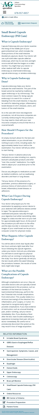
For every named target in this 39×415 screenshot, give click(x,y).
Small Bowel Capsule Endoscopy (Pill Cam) (21, 387)
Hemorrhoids (12, 368)
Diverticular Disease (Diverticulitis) (21, 359)
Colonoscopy (12, 376)
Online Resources (14, 394)
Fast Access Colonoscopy (9, 23)
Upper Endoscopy (14, 372)
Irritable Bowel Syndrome (17, 338)
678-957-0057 (22, 13)
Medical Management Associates (26, 412)
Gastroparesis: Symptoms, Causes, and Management (22, 353)
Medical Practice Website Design (9, 412)
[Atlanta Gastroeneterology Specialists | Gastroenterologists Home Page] (7, 5)
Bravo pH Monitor (14, 381)
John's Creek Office (11, 17)
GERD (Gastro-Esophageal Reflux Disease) (20, 344)
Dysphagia (11, 364)
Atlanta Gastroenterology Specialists (14, 411)
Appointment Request (29, 23)
